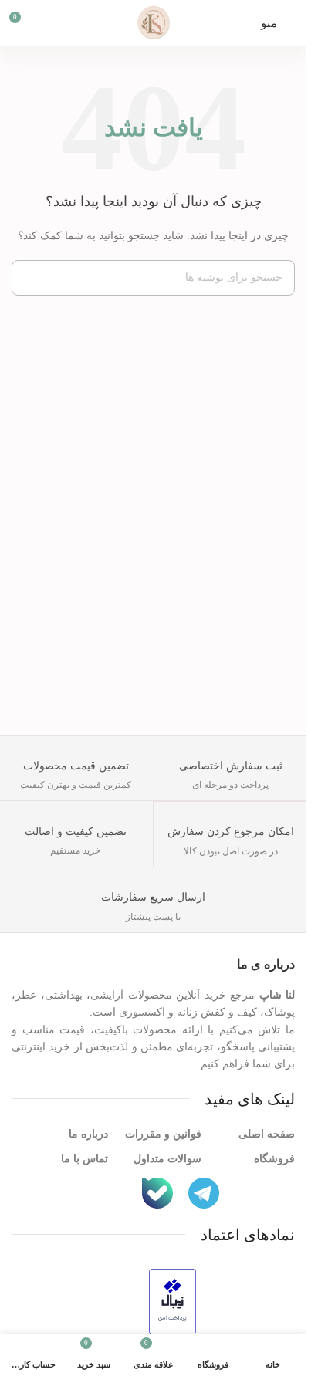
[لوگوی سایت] (153, 22)
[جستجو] (29, 278)
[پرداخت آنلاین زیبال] (172, 1300)
